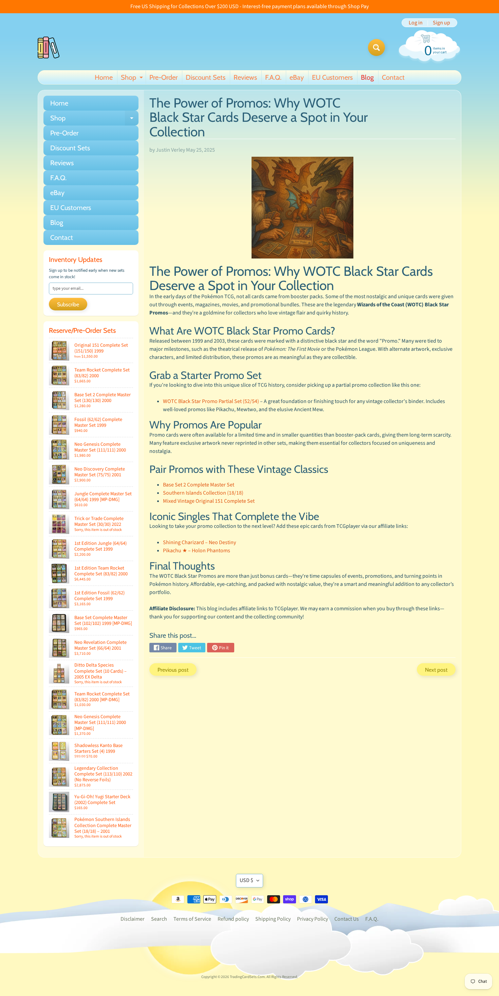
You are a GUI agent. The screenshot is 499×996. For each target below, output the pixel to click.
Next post (436, 670)
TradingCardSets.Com (247, 976)
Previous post (173, 670)
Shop (133, 78)
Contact (393, 77)
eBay (297, 77)
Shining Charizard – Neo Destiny (199, 542)
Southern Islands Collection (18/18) (203, 493)
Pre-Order (163, 77)
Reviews (245, 77)
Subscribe (68, 304)
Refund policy (233, 919)
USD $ (246, 880)
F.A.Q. (273, 77)
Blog (367, 77)
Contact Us (346, 919)
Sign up (441, 22)
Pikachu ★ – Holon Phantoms (196, 550)
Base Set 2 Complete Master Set (198, 485)
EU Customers (332, 77)
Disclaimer (133, 919)
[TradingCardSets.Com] (48, 47)
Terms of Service (192, 919)
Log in (416, 22)
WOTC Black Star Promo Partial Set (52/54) (211, 401)
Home (104, 77)
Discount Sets (205, 77)
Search (159, 919)
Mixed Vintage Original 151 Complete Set (209, 501)
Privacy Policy (312, 919)
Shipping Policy (273, 919)
